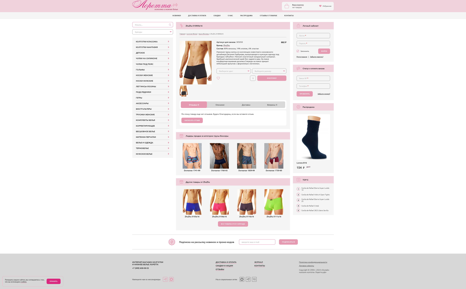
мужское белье (192, 34)
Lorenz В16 (302, 162)
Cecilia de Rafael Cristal (310, 206)
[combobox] (233, 71)
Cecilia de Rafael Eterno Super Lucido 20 (315, 200)
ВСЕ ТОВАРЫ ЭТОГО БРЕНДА (233, 224)
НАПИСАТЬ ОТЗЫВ (192, 120)
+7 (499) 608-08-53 (140, 268)
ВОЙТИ (324, 51)
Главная (182, 34)
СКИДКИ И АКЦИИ (224, 265)
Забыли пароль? (316, 57)
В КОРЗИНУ (272, 78)
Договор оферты (306, 265)
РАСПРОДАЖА (246, 15)
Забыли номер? (324, 94)
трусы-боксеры (204, 34)
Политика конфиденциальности (313, 262)
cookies (23, 282)
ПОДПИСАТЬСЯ (288, 242)
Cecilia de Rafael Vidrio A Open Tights (315, 194)
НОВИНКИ (176, 15)
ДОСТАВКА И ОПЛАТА (197, 15)
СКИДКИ (217, 15)
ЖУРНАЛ (258, 262)
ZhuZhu (226, 45)
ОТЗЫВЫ (220, 269)
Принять (54, 281)
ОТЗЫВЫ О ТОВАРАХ (268, 15)
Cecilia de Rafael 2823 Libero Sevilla (314, 210)
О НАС (230, 15)
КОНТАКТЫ (289, 15)
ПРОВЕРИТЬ (305, 94)
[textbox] (231, 71)
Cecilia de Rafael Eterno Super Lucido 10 (315, 189)
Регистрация (302, 57)
